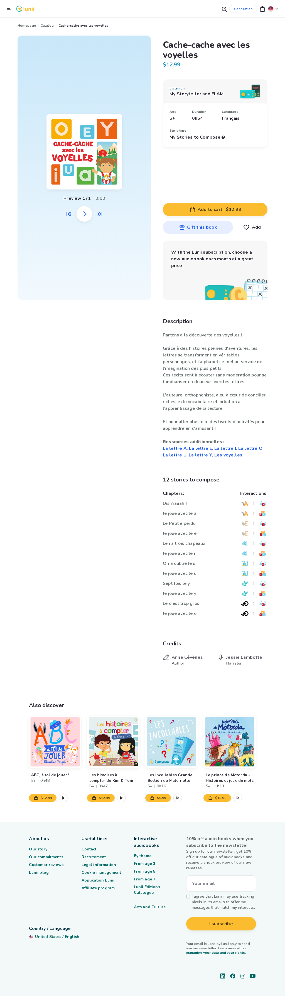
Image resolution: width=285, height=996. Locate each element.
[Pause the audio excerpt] (84, 214)
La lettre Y (200, 455)
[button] (262, 9)
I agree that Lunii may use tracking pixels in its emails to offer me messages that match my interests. (223, 902)
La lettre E (200, 448)
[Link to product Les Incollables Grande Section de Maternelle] (171, 742)
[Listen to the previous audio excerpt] (69, 214)
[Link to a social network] (222, 976)
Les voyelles (228, 455)
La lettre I (225, 448)
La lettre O (250, 448)
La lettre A (175, 448)
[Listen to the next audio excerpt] (100, 214)
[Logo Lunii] (25, 9)
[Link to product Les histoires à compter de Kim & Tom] (113, 742)
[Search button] (224, 9)
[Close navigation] (9, 8)
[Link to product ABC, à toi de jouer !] (55, 742)
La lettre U (174, 455)
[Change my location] (273, 9)
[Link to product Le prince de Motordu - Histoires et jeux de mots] (229, 742)
